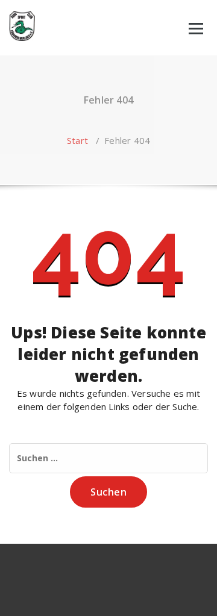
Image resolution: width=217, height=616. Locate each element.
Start (77, 140)
